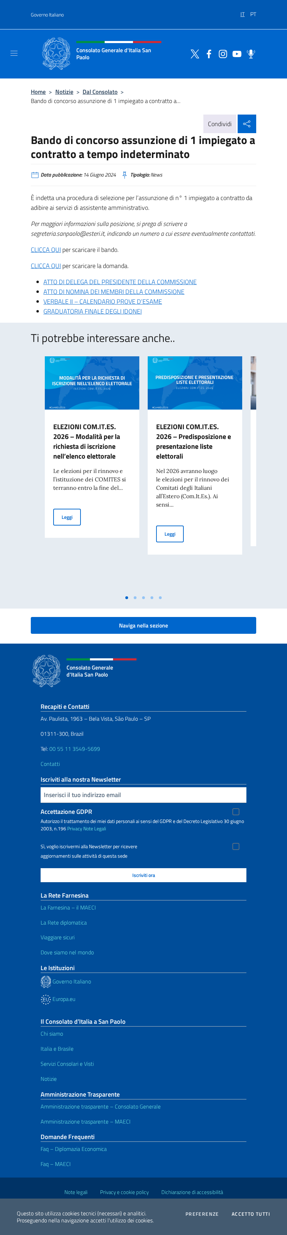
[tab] (126, 597)
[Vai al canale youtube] (235, 53)
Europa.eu (63, 999)
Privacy (74, 828)
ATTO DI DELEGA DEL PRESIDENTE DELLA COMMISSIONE (120, 282)
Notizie (64, 91)
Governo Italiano (47, 14)
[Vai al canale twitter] (193, 53)
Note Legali (94, 828)
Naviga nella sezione (143, 625)
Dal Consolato (100, 91)
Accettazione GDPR (66, 811)
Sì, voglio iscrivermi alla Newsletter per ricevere (89, 846)
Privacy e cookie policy (124, 1192)
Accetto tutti (251, 1214)
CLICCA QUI (46, 249)
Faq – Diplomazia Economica (74, 1149)
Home (38, 91)
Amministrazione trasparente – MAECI (86, 1121)
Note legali (76, 1192)
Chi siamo (52, 1033)
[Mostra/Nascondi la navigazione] (14, 53)
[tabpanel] (92, 473)
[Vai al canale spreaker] (249, 53)
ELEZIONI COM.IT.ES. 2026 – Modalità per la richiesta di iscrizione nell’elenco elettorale (86, 441)
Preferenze (202, 1214)
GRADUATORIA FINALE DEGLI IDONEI (92, 311)
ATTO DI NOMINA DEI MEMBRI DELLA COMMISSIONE (113, 291)
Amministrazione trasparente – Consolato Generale (101, 1106)
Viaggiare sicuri (58, 937)
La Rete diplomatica (64, 922)
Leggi (71, 517)
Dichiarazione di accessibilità (192, 1192)
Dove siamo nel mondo (67, 952)
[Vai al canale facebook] (207, 53)
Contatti (50, 764)
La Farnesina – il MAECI (68, 907)
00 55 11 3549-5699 (74, 749)
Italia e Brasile (57, 1048)
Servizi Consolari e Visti (67, 1063)
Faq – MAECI (56, 1164)
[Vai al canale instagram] (221, 53)
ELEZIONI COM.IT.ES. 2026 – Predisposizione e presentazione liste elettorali (193, 441)
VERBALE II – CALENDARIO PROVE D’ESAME (102, 301)
